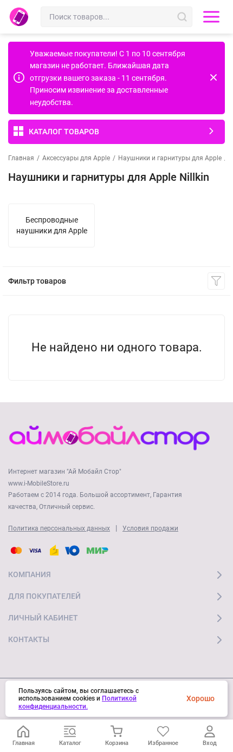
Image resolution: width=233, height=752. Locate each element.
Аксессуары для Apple (76, 158)
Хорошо (200, 698)
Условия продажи (150, 528)
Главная (21, 158)
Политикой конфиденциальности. (77, 702)
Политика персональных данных (59, 528)
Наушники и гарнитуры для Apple (170, 158)
